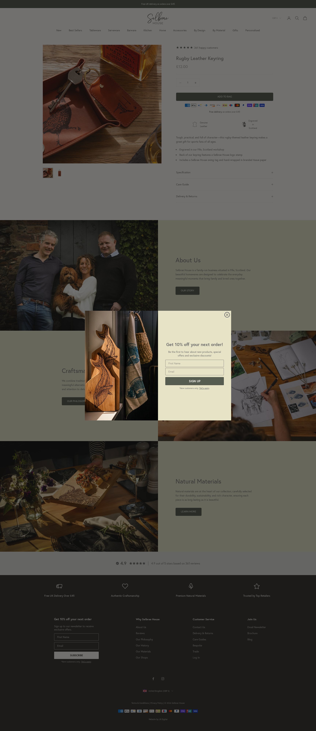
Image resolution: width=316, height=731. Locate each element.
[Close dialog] (227, 314)
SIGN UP (194, 381)
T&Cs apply (204, 388)
